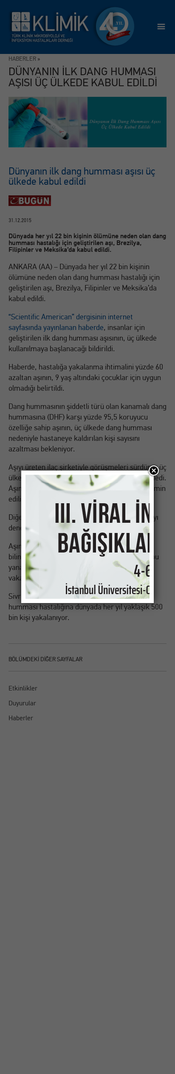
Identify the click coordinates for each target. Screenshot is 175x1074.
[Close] (154, 470)
